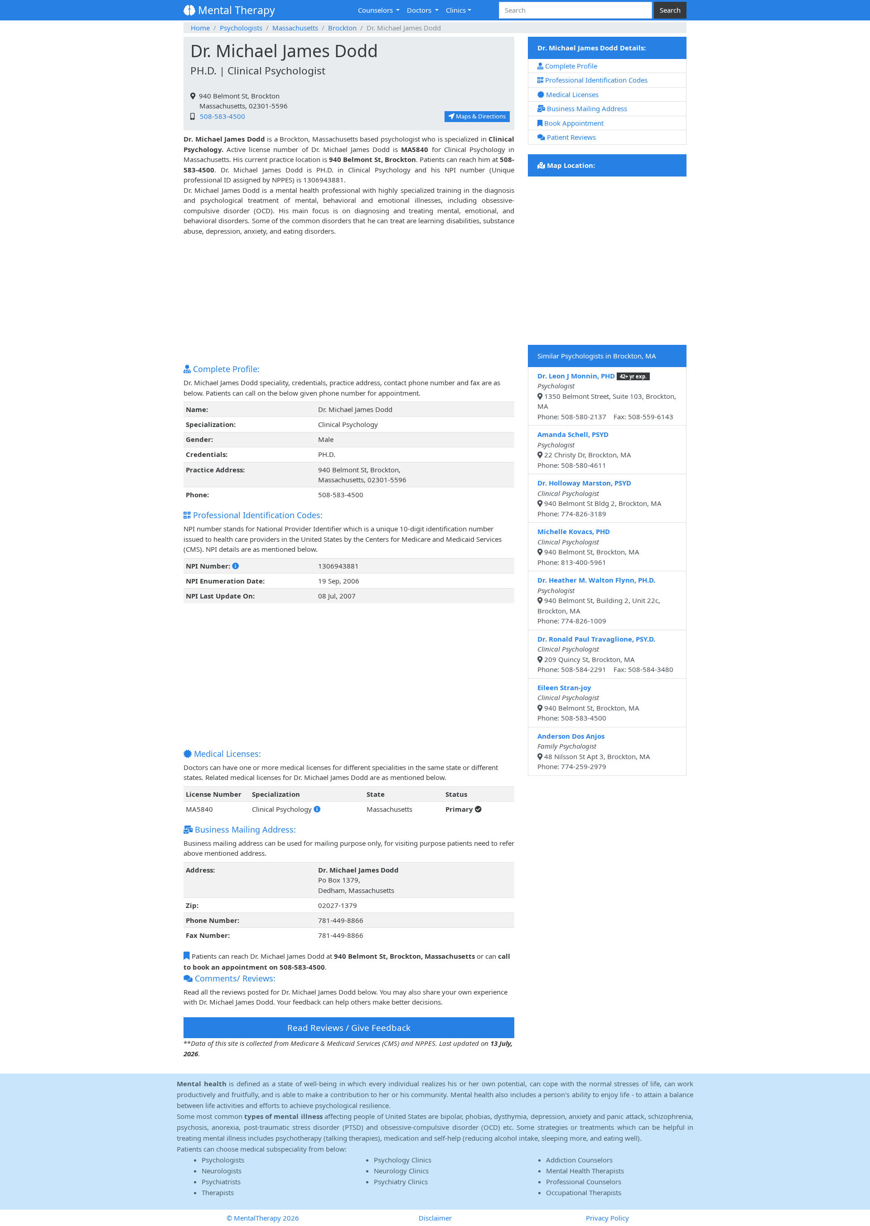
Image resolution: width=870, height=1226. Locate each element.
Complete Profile (570, 65)
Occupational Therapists (583, 1192)
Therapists (218, 1192)
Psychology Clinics (402, 1159)
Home (200, 27)
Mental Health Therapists (585, 1170)
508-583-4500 (220, 116)
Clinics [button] (456, 10)
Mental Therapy (235, 10)
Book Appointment (573, 123)
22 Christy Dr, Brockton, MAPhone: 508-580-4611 (584, 450)
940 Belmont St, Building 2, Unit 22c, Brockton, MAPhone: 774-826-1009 (598, 600)
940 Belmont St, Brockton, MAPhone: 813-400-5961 (588, 547)
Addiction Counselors (579, 1159)
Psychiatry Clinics (401, 1181)
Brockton (342, 27)
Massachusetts (295, 27)
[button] (235, 565)
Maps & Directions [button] (480, 116)
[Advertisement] (349, 299)
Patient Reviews (570, 137)
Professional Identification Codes (595, 79)
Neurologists (222, 1170)
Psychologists (241, 27)
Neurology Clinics (401, 1170)
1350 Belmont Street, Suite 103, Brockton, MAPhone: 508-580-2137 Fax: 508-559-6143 (606, 396)
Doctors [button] (420, 10)
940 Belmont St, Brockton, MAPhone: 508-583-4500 (588, 703)
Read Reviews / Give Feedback (349, 1027)
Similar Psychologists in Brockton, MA (596, 355)
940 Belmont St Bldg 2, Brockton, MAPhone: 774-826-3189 (599, 498)
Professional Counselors (583, 1181)
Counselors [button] (376, 10)
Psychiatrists (221, 1181)
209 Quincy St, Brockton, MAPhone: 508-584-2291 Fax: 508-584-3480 (605, 654)
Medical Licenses (571, 94)
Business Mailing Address (586, 108)
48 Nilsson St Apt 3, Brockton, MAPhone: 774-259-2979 (593, 751)
